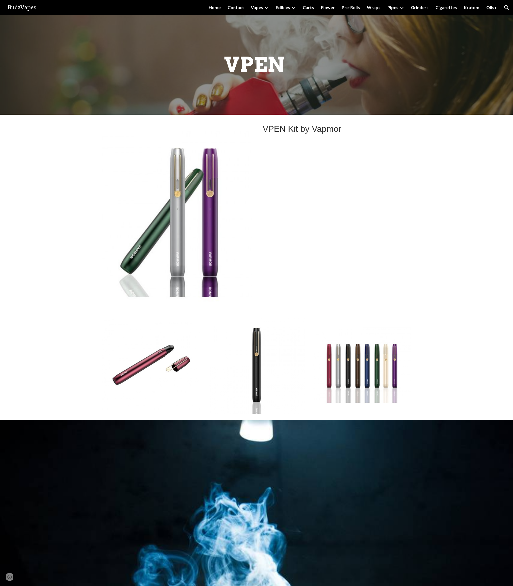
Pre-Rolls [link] (351, 7)
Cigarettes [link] (446, 7)
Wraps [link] (373, 7)
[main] (256, 64)
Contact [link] (236, 7)
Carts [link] (308, 7)
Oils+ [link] (491, 7)
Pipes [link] (392, 7)
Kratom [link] (471, 7)
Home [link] (215, 7)
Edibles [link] (283, 7)
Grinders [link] (420, 7)
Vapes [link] (257, 7)
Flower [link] (328, 7)
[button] (506, 7)
